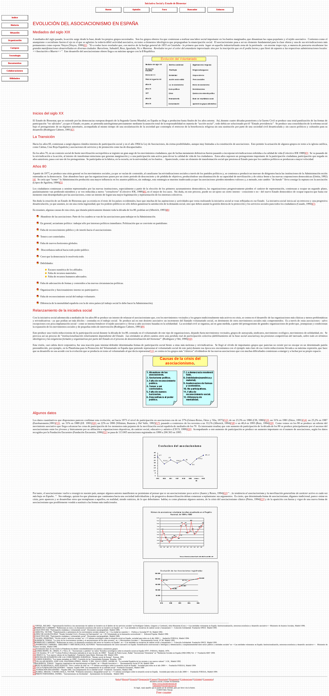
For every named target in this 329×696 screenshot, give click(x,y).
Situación (133, 679)
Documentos (174, 679)
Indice (118, 679)
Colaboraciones (186, 679)
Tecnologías (163, 679)
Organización (144, 679)
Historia (125, 679)
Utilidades (198, 679)
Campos (154, 679)
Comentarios (208, 679)
